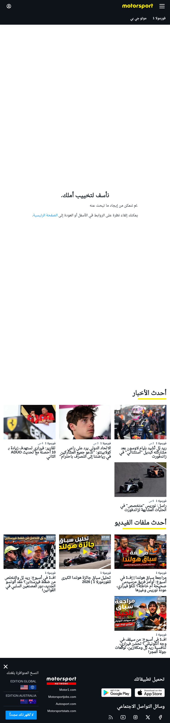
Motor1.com (67, 690)
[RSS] (110, 717)
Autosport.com (66, 704)
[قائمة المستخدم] (8, 6)
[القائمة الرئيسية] (162, 6)
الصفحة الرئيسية (45, 215)
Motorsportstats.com (61, 711)
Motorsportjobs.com (62, 697)
